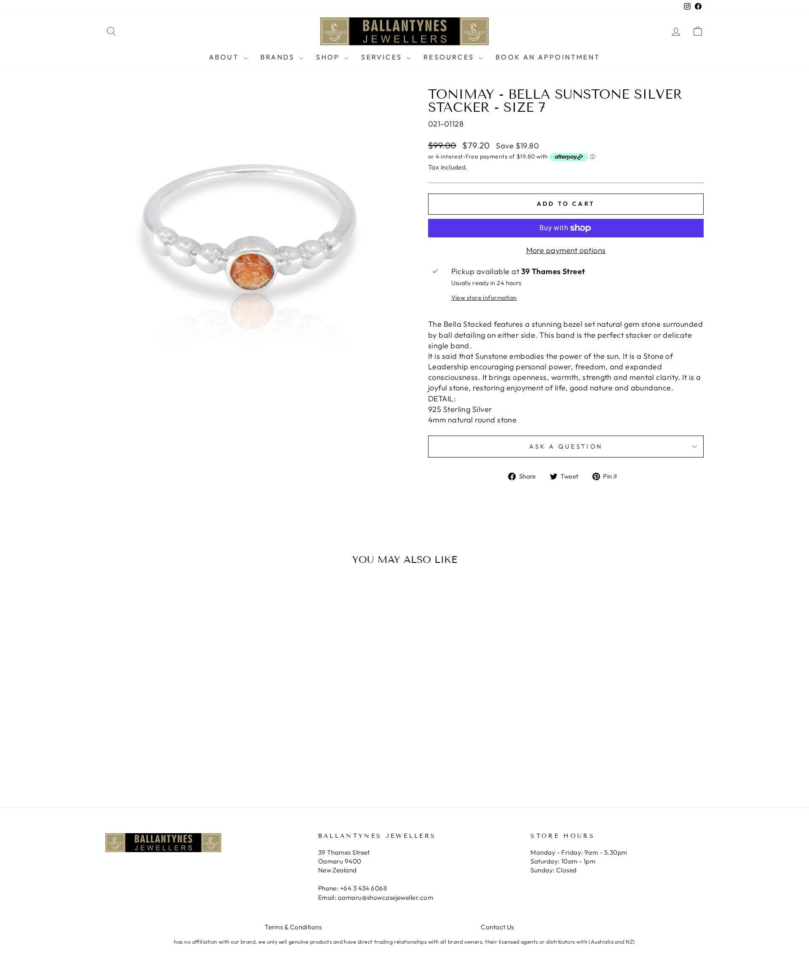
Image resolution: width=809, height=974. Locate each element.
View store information (484, 297)
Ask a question (566, 446)
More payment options (566, 250)
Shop (329, 57)
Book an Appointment (548, 57)
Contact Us (497, 927)
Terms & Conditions (293, 927)
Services (382, 57)
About (225, 57)
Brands (278, 57)
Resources (450, 57)
